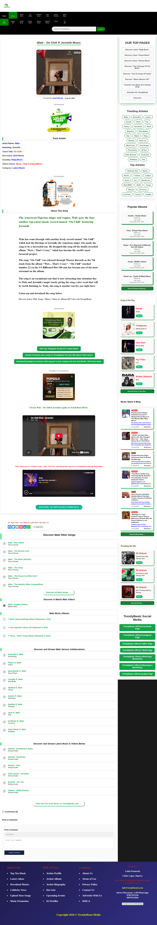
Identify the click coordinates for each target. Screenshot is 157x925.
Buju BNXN (128, 185)
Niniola (126, 175)
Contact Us (88, 890)
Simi (127, 136)
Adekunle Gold (132, 171)
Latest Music (18, 168)
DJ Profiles (52, 901)
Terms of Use (89, 879)
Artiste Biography (55, 884)
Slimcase (131, 190)
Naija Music (17, 160)
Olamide (131, 140)
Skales (145, 171)
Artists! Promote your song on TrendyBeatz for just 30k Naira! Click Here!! (59, 355)
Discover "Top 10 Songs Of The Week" (137, 67)
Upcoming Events (55, 895)
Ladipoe (148, 175)
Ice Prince (127, 194)
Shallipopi (133, 159)
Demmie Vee (145, 180)
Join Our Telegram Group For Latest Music (58, 349)
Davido (128, 122)
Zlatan (138, 122)
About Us (137, 98)
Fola (143, 159)
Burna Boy (137, 117)
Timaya (148, 185)
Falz (146, 122)
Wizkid (136, 136)
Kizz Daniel (138, 126)
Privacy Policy (90, 884)
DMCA (86, 901)
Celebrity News (18, 890)
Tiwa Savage (144, 145)
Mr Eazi (144, 150)
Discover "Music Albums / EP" (137, 79)
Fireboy (126, 126)
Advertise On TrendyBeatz (137, 92)
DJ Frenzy (143, 190)
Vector (127, 180)
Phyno (146, 136)
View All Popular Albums (137, 288)
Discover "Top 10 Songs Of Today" (137, 74)
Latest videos (17, 879)
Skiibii (138, 185)
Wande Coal (130, 145)
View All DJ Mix (137, 603)
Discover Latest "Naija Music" (137, 50)
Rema (149, 126)
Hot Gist (50, 890)
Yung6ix (148, 194)
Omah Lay (142, 140)
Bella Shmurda (131, 155)
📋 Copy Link (38, 527)
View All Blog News (137, 534)
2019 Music (18, 156)
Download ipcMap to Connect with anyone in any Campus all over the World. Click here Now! (58, 361)
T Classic (137, 175)
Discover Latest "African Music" (137, 61)
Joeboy (148, 117)
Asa (135, 180)
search (101, 29)
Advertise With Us (92, 895)
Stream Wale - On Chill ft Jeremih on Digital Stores (59, 507)
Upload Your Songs (20, 895)
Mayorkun (130, 131)
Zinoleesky (145, 155)
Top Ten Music (18, 873)
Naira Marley (143, 131)
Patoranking (132, 150)
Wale (17, 143)
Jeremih (16, 147)
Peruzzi (138, 194)
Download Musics (19, 884)
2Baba (126, 117)
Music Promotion (19, 901)
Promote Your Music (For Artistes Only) (137, 86)
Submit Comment (14, 852)
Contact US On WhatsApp (132, 904)
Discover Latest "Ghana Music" (137, 55)
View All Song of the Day (137, 391)
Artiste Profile (53, 873)
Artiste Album (53, 879)
